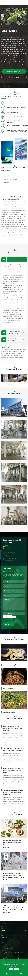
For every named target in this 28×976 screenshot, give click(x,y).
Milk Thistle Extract (9, 688)
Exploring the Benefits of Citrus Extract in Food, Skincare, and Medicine (13, 728)
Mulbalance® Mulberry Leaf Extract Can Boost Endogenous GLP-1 (12, 842)
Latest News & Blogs (14, 814)
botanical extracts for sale (13, 212)
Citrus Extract (6, 86)
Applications (4, 930)
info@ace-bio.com (9, 555)
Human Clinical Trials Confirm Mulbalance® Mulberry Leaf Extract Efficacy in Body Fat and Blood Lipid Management (13, 875)
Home (4, 85)
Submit (8, 624)
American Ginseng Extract (11, 665)
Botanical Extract (17, 85)
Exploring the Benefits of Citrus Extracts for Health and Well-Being (13, 770)
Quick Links (4, 934)
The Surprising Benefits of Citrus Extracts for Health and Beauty (13, 749)
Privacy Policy (14, 966)
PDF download (15, 77)
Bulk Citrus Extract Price (14, 71)
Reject (11, 969)
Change (14, 616)
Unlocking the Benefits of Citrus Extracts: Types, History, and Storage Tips (13, 792)
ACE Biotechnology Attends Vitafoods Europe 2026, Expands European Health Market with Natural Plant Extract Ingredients (13, 908)
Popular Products (5, 927)
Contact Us (4, 937)
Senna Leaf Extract (9, 712)
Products (9, 85)
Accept (16, 969)
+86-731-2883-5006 (10, 553)
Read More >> (6, 847)
